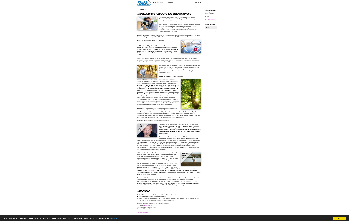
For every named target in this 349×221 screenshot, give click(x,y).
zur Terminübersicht (142, 212)
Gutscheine (170, 2)
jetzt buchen (156, 209)
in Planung (213, 31)
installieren (153, 170)
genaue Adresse (147, 205)
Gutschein (163, 209)
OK (339, 218)
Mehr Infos (113, 218)
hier (173, 200)
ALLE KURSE (142, 9)
